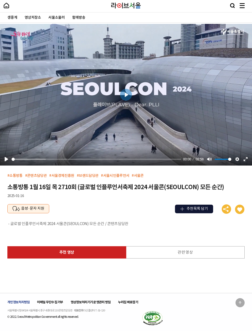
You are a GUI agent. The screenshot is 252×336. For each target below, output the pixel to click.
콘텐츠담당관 (37, 175)
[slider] (96, 159)
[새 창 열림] (152, 318)
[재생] (6, 159)
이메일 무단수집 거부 (50, 302)
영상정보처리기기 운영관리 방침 (91, 302)
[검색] (232, 5)
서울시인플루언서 (116, 175)
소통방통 (15, 175)
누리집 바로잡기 (128, 302)
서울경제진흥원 (62, 175)
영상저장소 (33, 17)
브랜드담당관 (88, 175)
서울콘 (139, 175)
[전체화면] (246, 159)
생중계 (12, 17)
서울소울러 (56, 17)
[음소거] (209, 159)
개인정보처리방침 (18, 302)
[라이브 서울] (126, 5)
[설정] (237, 159)
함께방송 (78, 17)
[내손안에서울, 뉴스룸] (6, 5)
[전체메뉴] (242, 5)
